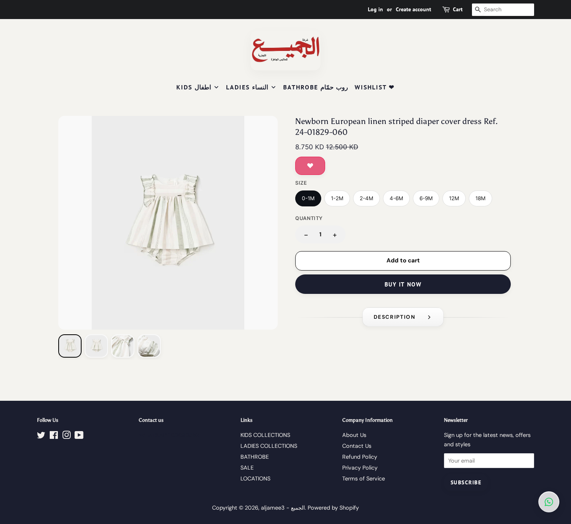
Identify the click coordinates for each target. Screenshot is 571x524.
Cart (458, 9)
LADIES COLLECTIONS (268, 445)
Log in (375, 9)
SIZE (301, 183)
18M (480, 198)
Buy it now (403, 284)
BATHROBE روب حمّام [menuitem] (315, 87)
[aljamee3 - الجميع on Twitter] (41, 436)
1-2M (337, 198)
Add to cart (403, 260)
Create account (413, 9)
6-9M (426, 198)
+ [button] (335, 235)
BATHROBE (254, 456)
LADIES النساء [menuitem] (247, 87)
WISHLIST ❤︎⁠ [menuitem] (375, 87)
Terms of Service (363, 478)
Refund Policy (359, 456)
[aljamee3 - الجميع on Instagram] (66, 436)
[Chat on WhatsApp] (548, 501)
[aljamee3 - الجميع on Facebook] (53, 436)
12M (454, 198)
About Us (354, 434)
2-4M (366, 198)
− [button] (306, 235)
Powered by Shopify (333, 507)
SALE (247, 467)
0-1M (308, 198)
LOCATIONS (255, 478)
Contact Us (356, 445)
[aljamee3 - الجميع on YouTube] (79, 436)
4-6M (396, 198)
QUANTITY (309, 218)
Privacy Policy (360, 467)
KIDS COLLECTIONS (265, 434)
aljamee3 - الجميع (283, 507)
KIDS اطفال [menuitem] (193, 87)
